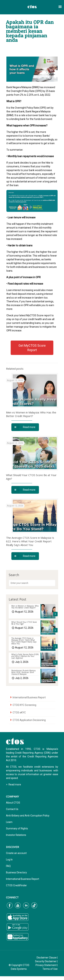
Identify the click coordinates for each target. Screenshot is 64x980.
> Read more (13, 784)
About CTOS (13, 802)
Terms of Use (50, 968)
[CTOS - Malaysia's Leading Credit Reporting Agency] (32, 6)
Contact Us (12, 809)
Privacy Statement (46, 965)
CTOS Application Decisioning (29, 720)
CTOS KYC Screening (24, 705)
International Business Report (29, 697)
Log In (9, 859)
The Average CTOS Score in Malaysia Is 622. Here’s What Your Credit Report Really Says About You (30, 541)
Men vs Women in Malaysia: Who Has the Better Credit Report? (31, 414)
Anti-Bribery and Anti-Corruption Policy (27, 815)
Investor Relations (16, 835)
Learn (9, 822)
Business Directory (16, 872)
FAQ (8, 866)
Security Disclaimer (46, 961)
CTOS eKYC (19, 712)
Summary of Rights (17, 828)
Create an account (16, 853)
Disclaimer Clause (47, 957)
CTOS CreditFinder (16, 885)
